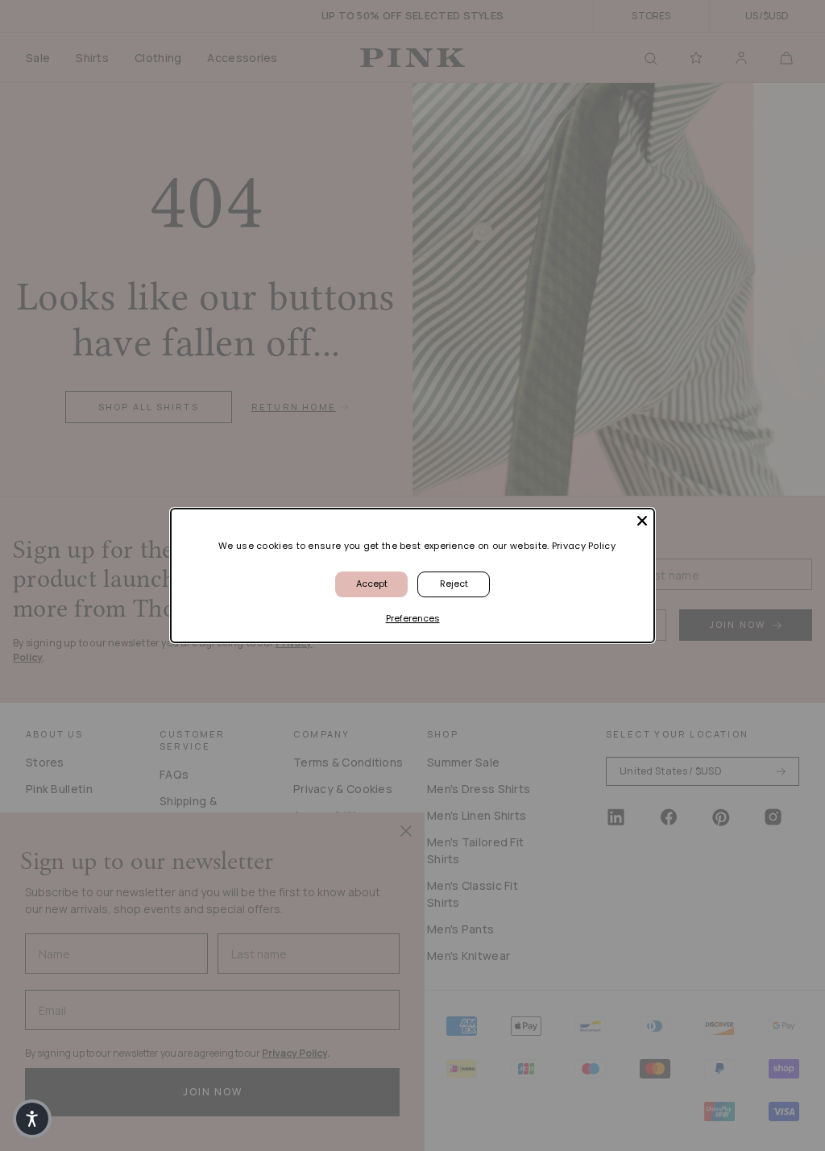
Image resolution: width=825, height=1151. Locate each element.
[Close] (642, 521)
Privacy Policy (584, 545)
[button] (32, 1118)
